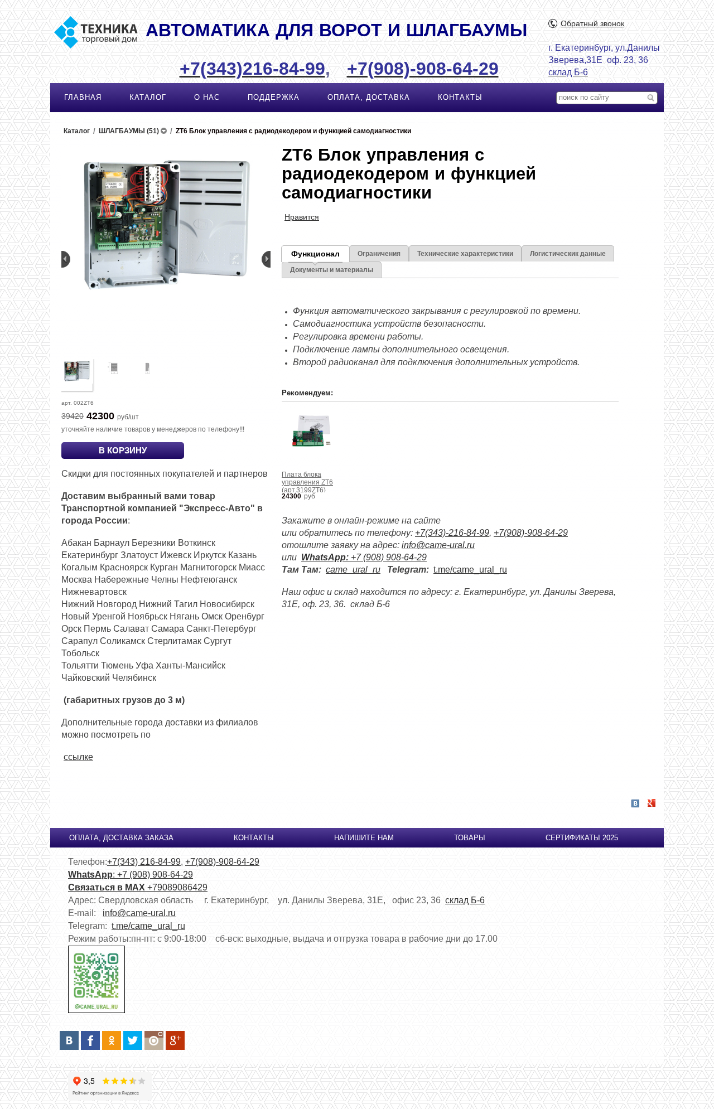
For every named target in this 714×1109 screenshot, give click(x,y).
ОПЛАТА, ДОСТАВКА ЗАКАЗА (121, 838)
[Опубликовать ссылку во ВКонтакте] (635, 804)
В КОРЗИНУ (123, 450)
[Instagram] (153, 1040)
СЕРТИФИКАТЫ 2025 (582, 838)
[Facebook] (90, 1040)
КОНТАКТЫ (460, 97)
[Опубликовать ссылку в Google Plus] (651, 803)
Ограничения (379, 254)
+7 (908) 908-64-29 (364, 557)
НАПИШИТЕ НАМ (364, 838)
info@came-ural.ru (438, 545)
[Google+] (175, 1040)
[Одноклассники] (111, 1040)
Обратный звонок (592, 23)
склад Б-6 (465, 900)
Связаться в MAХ (107, 887)
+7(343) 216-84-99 (144, 861)
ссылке (78, 757)
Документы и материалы (331, 270)
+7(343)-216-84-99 (452, 532)
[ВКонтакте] (69, 1040)
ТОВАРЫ (469, 838)
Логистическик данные (568, 254)
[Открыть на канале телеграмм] (96, 1011)
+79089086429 (177, 887)
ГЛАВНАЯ (83, 97)
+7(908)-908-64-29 (531, 532)
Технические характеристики (465, 254)
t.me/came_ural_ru (470, 569)
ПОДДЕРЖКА (274, 97)
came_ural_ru (353, 569)
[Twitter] (132, 1040)
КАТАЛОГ (147, 97)
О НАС (207, 97)
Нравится (301, 216)
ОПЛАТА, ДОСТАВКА (368, 97)
